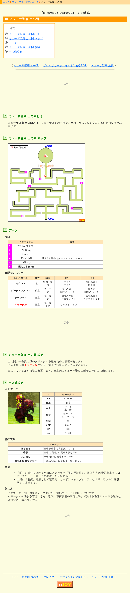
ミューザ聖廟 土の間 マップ (26, 38)
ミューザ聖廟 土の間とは (24, 34)
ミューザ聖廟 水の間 (26, 65)
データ (13, 43)
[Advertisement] (63, 93)
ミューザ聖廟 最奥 (102, 65)
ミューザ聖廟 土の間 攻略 (24, 47)
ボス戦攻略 (15, 51)
